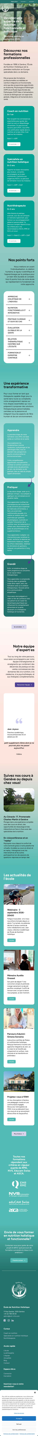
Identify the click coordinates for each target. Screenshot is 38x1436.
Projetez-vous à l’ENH (18, 1097)
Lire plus (11, 940)
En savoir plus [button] (13, 144)
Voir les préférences (19, 1430)
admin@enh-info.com (12, 1316)
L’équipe (7, 1356)
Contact (7, 1363)
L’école (6, 1350)
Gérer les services (19, 1413)
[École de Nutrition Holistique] (14, 8)
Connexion (23, 1)
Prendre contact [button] (18, 1260)
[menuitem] (24, 1)
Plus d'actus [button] (18, 1134)
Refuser (19, 1424)
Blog (5, 1360)
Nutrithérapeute (9, 1338)
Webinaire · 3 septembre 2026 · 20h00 (16, 912)
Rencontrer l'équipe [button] (23, 685)
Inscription (31, 1)
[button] (35, 1392)
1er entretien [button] (18, 627)
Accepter (19, 1418)
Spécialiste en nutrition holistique (16, 1336)
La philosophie (9, 1353)
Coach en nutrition (10, 1333)
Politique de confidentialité (11, 1433)
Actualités (7, 1358)
